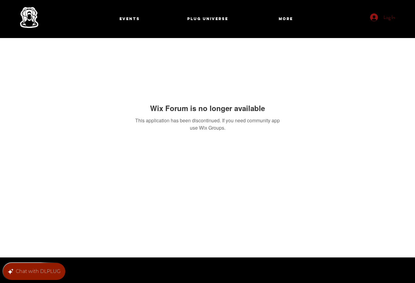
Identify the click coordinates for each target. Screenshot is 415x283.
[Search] (350, 19)
